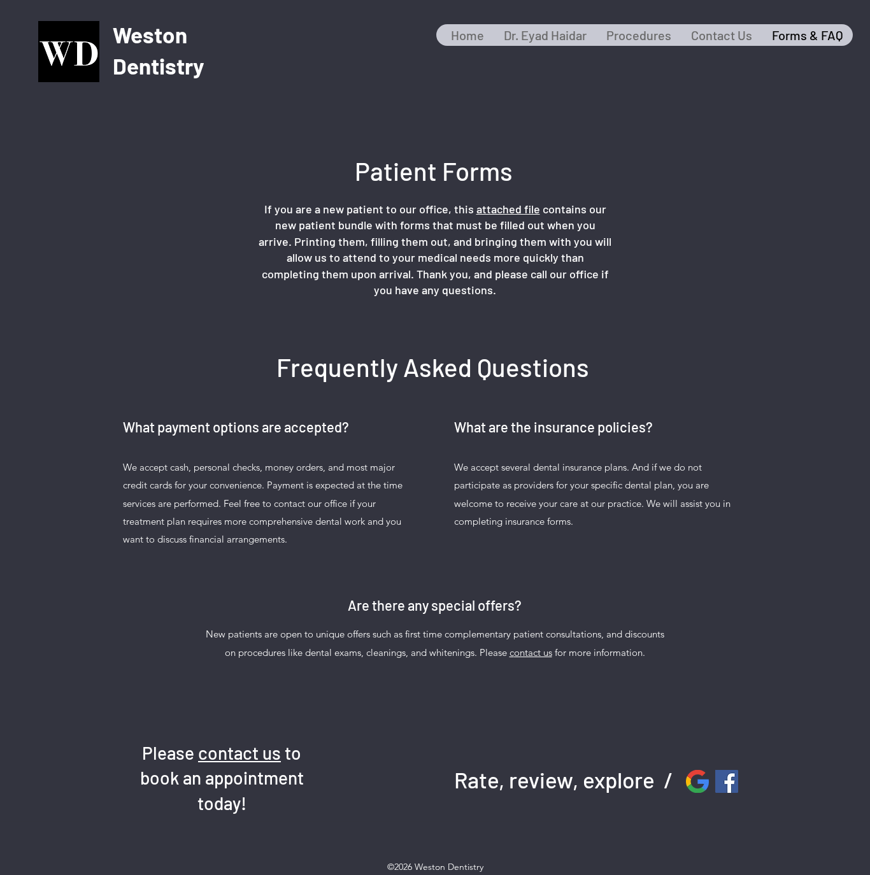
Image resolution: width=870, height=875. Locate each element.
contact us (239, 753)
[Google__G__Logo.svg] (697, 781)
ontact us (533, 652)
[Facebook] (726, 781)
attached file (508, 209)
